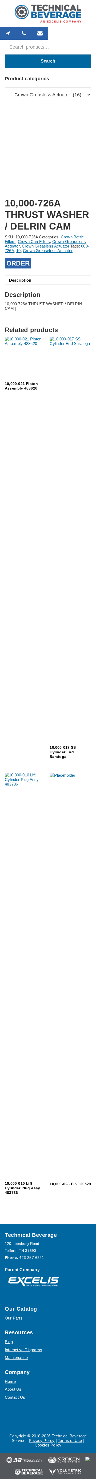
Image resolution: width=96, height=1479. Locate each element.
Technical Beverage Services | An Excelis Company (48, 13)
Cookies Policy (48, 1445)
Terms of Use (70, 1440)
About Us (13, 1389)
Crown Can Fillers (34, 241)
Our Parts (13, 1318)
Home (10, 1381)
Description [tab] (20, 280)
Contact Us (15, 1397)
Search (48, 61)
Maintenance (16, 1357)
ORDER (18, 263)
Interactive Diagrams (23, 1349)
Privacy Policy (42, 1440)
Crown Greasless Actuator (45, 246)
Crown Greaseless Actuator (48, 250)
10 (18, 250)
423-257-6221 (31, 1257)
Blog (9, 1341)
